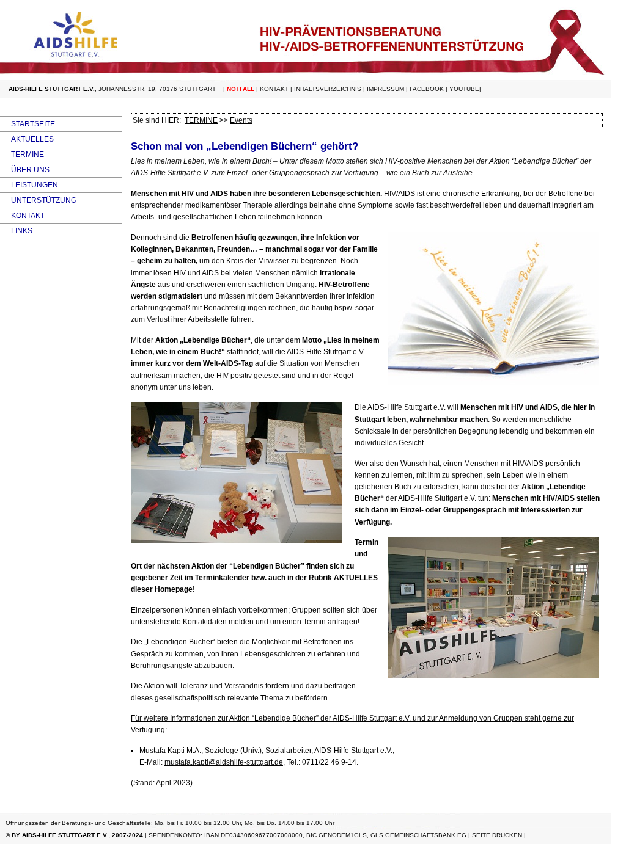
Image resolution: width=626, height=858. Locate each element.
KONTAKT (22, 215)
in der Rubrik (332, 577)
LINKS (16, 231)
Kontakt (274, 88)
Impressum (385, 88)
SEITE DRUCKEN (497, 835)
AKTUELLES (27, 139)
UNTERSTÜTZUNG (38, 200)
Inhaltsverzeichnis (327, 88)
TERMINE (22, 154)
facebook (427, 88)
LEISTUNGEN (29, 185)
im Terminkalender (217, 577)
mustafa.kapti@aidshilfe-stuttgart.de (223, 762)
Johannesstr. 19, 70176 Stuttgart (157, 88)
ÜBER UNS (25, 169)
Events (241, 120)
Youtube (464, 88)
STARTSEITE (27, 124)
